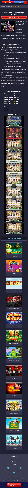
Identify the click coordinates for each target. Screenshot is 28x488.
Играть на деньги (14, 17)
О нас (14, 459)
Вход (20, 2)
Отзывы (14, 464)
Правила (14, 461)
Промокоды (14, 456)
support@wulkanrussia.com (14, 474)
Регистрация (8, 2)
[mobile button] (25, 2)
